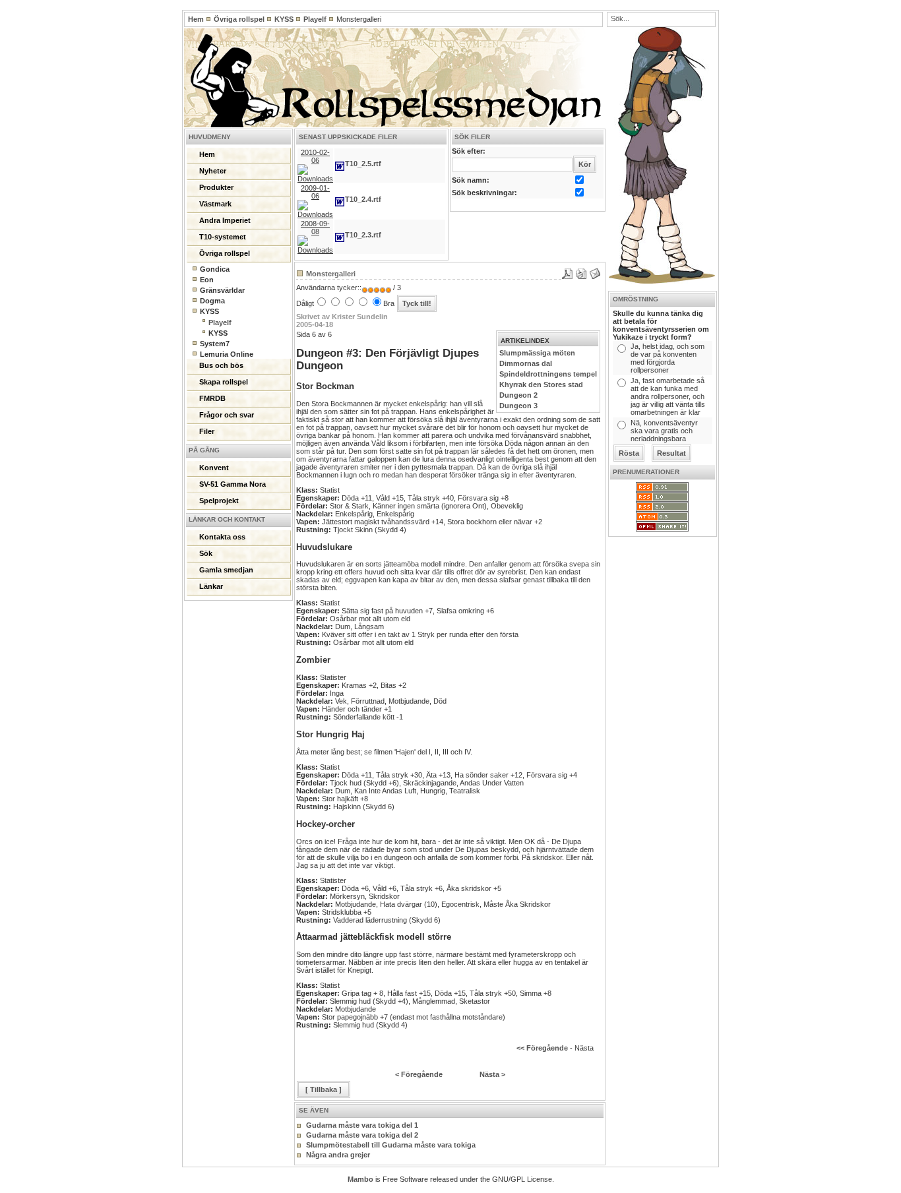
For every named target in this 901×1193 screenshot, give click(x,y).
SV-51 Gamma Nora (232, 484)
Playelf (314, 19)
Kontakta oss (222, 537)
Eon (207, 280)
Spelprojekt (219, 501)
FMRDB (212, 398)
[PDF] (567, 271)
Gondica (215, 269)
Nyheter (212, 171)
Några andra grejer (338, 1155)
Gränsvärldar (222, 290)
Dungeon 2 (518, 395)
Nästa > (492, 1074)
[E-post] (595, 271)
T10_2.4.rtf (363, 199)
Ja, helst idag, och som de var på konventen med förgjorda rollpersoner (667, 358)
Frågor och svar (226, 415)
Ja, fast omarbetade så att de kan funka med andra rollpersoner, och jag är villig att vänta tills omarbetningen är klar (668, 396)
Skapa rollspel (223, 382)
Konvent (214, 468)
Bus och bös (221, 365)
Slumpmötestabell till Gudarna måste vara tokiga (391, 1145)
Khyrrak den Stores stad (541, 384)
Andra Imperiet (225, 220)
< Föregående (419, 1074)
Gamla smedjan (226, 570)
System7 (215, 344)
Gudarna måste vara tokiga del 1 (362, 1125)
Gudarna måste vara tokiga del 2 (362, 1135)
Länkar (211, 586)
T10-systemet (222, 237)
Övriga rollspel (239, 19)
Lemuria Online (226, 354)
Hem (196, 19)
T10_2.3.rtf (363, 235)
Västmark (215, 204)
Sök (205, 553)
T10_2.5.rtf (363, 164)
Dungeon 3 (518, 406)
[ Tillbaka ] (323, 1089)
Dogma (212, 301)
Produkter (216, 187)
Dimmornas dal (525, 363)
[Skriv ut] (581, 271)
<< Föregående (542, 1048)
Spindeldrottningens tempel (548, 374)
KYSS (284, 19)
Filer (206, 431)
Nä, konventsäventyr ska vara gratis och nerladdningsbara (664, 431)
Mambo (360, 1179)
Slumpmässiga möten (537, 353)
